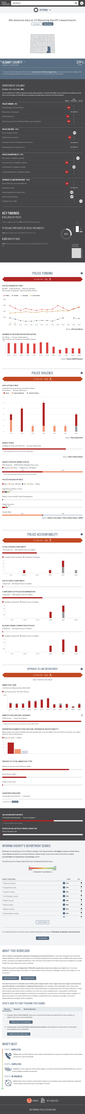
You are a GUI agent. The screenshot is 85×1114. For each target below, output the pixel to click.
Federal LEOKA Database (74, 359)
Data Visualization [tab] (30, 1009)
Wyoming (41, 9)
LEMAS (80, 518)
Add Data (15, 801)
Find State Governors (21, 1022)
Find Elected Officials (18, 1034)
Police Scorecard (6, 3)
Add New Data (42, 938)
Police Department (77, 438)
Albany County (12, 62)
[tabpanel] (42, 1024)
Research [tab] (17, 1009)
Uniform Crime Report (54, 518)
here (67, 968)
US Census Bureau (77, 329)
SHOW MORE (42, 922)
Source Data (28, 978)
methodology (10, 978)
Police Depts (36, 24)
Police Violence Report (75, 457)
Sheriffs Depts (48, 24)
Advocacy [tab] (7, 1009)
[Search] (75, 3)
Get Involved (52, 1100)
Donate (36, 1100)
